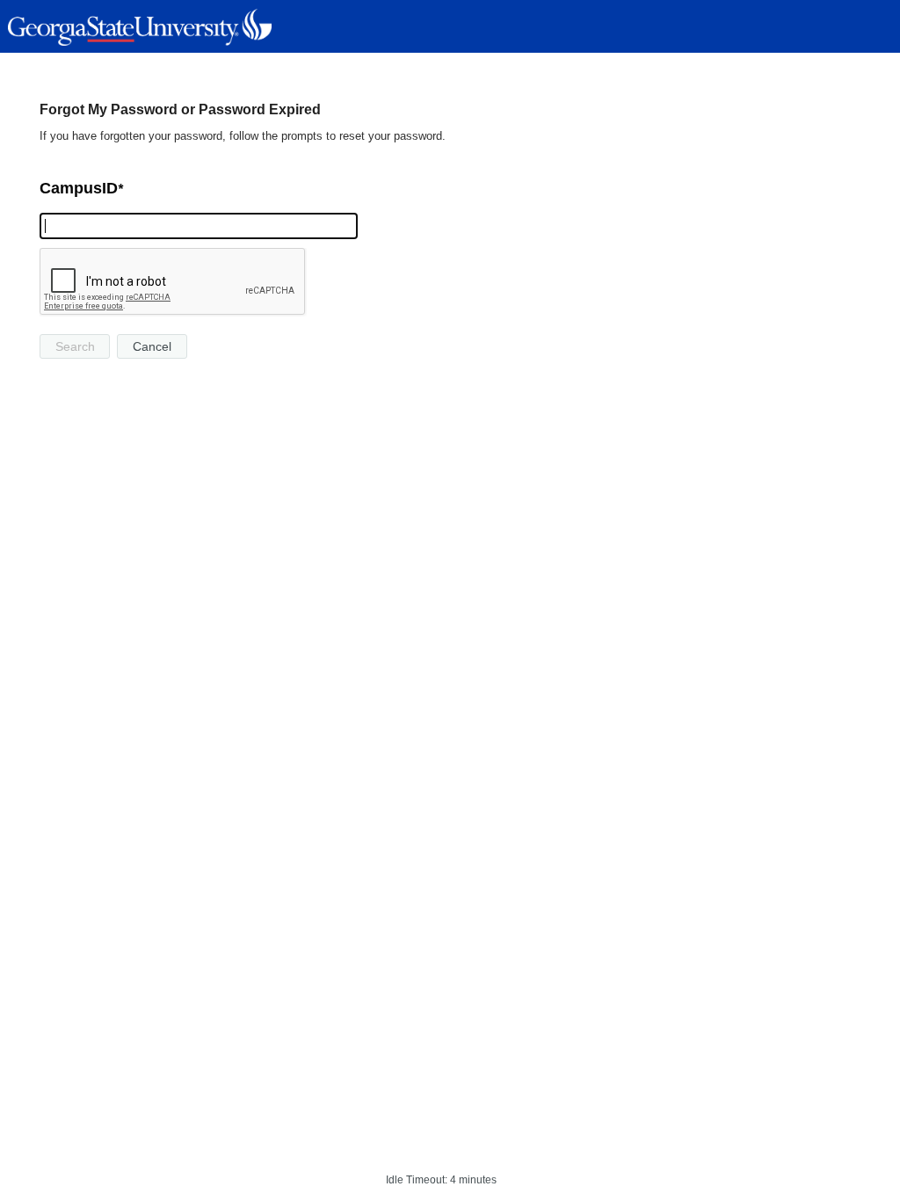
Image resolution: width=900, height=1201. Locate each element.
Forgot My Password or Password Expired (180, 109)
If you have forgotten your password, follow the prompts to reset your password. (243, 135)
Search (75, 346)
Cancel (152, 346)
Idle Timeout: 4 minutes (441, 1180)
